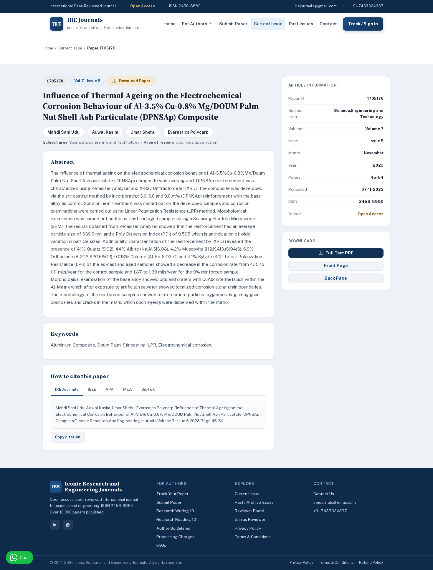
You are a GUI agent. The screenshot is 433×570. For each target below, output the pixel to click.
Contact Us (323, 493)
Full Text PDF (339, 253)
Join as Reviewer (250, 519)
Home (169, 23)
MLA (127, 389)
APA (109, 389)
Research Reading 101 (177, 519)
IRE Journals (66, 389)
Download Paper (135, 81)
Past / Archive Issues (254, 502)
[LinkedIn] (55, 525)
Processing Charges (175, 536)
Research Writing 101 (176, 510)
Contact (328, 23)
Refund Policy (371, 562)
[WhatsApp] (68, 525)
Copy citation (67, 437)
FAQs (161, 545)
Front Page (336, 265)
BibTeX (148, 389)
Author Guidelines (173, 528)
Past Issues (301, 23)
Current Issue (268, 23)
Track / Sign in (363, 23)
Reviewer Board (249, 510)
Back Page (336, 278)
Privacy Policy (248, 528)
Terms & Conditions (253, 536)
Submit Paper (233, 23)
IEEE (92, 389)
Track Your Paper (172, 493)
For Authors (194, 23)
